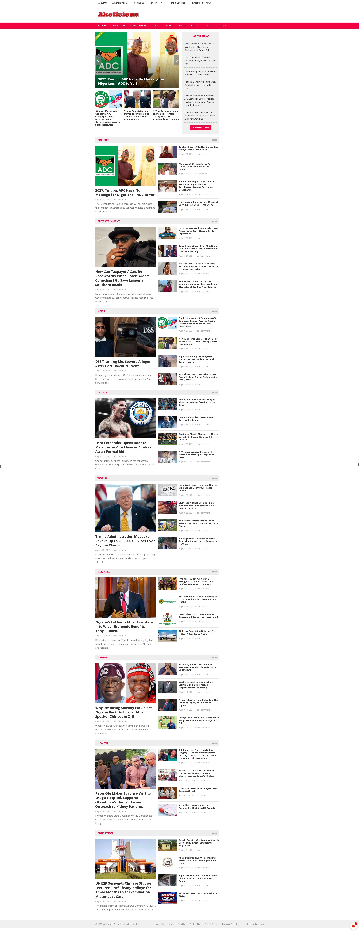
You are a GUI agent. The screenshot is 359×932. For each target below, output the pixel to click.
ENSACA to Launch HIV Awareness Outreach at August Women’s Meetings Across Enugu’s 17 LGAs (196, 773)
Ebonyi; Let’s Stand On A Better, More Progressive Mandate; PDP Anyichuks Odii (199, 720)
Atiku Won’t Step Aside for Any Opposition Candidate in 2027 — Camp (196, 166)
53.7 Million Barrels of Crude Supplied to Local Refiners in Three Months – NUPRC (198, 599)
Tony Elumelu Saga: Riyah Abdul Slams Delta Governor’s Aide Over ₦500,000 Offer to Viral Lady (198, 248)
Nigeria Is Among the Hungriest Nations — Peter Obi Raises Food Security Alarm (196, 359)
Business (103, 25)
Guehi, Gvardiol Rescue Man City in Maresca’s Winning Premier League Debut (197, 402)
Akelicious (107, 924)
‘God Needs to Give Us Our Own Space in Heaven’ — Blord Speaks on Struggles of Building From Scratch (198, 284)
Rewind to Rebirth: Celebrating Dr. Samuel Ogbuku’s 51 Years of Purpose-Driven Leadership (197, 685)
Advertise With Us (120, 2)
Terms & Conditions (177, 2)
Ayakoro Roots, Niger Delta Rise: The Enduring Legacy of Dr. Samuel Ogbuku (198, 703)
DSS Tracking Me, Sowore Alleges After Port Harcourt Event (134, 81)
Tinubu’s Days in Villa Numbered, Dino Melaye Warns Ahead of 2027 (200, 84)
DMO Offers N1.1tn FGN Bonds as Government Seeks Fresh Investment (198, 615)
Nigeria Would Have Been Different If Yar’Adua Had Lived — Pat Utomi (198, 203)
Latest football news (201, 2)
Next (177, 60)
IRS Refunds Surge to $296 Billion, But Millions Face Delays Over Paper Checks (198, 488)
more (214, 140)
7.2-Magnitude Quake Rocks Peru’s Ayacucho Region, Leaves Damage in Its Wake (198, 541)
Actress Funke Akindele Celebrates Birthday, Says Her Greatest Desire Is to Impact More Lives (198, 266)
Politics (195, 25)
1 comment (202, 173)
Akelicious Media (130, 924)
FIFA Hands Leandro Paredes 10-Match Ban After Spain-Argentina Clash (196, 454)
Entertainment (138, 25)
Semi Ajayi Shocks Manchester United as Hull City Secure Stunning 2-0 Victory (198, 437)
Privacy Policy (156, 2)
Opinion (181, 25)
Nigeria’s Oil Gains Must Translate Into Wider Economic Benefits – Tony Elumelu (124, 626)
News (168, 25)
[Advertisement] (213, 14)
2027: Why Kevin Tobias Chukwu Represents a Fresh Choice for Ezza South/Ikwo (197, 667)
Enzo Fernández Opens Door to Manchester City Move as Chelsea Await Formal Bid (199, 46)
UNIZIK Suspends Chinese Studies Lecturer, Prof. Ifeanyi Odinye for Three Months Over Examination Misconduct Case (123, 890)
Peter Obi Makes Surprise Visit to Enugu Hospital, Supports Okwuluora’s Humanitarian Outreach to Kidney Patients (123, 800)
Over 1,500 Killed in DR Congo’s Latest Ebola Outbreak (199, 789)
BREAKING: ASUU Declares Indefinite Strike (198, 895)
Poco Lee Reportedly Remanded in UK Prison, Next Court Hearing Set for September (198, 231)
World (222, 25)
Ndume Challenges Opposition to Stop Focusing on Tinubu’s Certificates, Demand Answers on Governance (196, 185)
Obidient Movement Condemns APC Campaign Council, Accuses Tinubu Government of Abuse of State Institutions (108, 118)
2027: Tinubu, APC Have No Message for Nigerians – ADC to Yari (199, 60)
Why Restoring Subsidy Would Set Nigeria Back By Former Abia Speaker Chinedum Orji (123, 712)
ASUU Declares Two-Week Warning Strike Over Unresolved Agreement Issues (197, 860)
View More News (200, 127)
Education (119, 25)
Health (156, 25)
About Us (102, 2)
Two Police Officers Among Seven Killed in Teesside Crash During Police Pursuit (198, 523)
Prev (98, 60)
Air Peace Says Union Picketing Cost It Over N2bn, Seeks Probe (198, 632)
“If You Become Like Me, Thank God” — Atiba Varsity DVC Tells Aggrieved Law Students (166, 115)
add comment (120, 199)
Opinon (102, 657)
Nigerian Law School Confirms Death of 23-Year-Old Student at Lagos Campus (198, 878)
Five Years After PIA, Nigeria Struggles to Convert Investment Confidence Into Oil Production (196, 581)
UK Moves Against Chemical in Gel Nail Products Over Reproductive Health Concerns (196, 505)
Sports (209, 25)
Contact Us (139, 2)
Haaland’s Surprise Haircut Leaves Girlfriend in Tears (197, 418)
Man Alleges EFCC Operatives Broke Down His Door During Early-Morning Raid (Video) (198, 377)
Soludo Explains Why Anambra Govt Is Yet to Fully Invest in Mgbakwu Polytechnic (199, 843)
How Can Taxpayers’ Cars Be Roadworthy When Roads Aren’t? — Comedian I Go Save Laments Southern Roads (125, 278)
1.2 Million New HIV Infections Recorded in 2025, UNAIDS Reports (197, 806)
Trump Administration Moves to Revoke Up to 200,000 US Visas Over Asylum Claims (136, 115)
